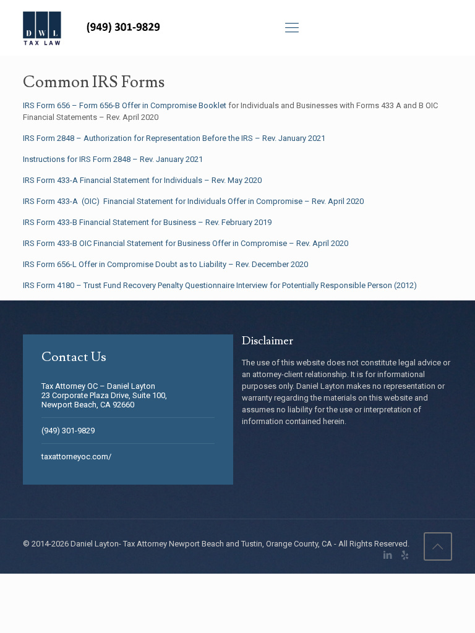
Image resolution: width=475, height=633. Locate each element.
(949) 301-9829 (68, 430)
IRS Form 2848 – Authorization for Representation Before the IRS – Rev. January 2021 (174, 138)
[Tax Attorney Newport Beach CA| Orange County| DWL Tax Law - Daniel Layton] (95, 28)
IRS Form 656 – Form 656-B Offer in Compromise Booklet (124, 105)
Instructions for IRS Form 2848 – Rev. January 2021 (113, 159)
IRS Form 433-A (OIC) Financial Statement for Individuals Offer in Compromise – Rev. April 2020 (193, 201)
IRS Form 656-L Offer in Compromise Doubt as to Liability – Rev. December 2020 (165, 264)
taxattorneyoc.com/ (76, 456)
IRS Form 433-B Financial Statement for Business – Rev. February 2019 (147, 222)
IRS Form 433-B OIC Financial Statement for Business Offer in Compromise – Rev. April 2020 (185, 243)
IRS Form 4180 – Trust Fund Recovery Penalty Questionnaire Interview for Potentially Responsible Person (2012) (220, 285)
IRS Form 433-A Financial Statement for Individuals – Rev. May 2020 (142, 180)
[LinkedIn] (388, 555)
